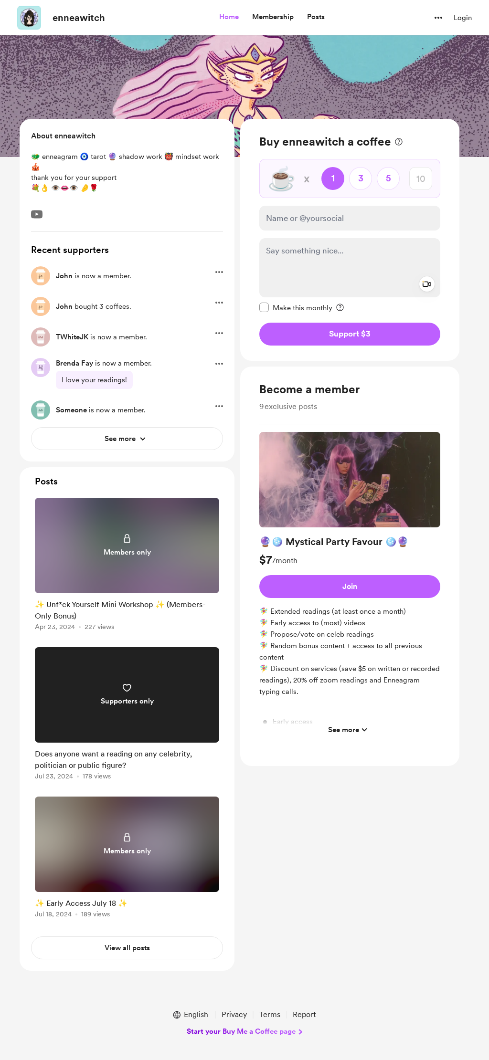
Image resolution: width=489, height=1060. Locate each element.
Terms (269, 1014)
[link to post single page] (127, 566)
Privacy (234, 1014)
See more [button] (343, 729)
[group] (349, 585)
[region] (349, 240)
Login (463, 17)
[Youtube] (37, 214)
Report (304, 1014)
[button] (229, 17)
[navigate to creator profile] (29, 18)
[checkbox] (295, 307)
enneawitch (79, 17)
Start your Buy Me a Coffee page (241, 1031)
